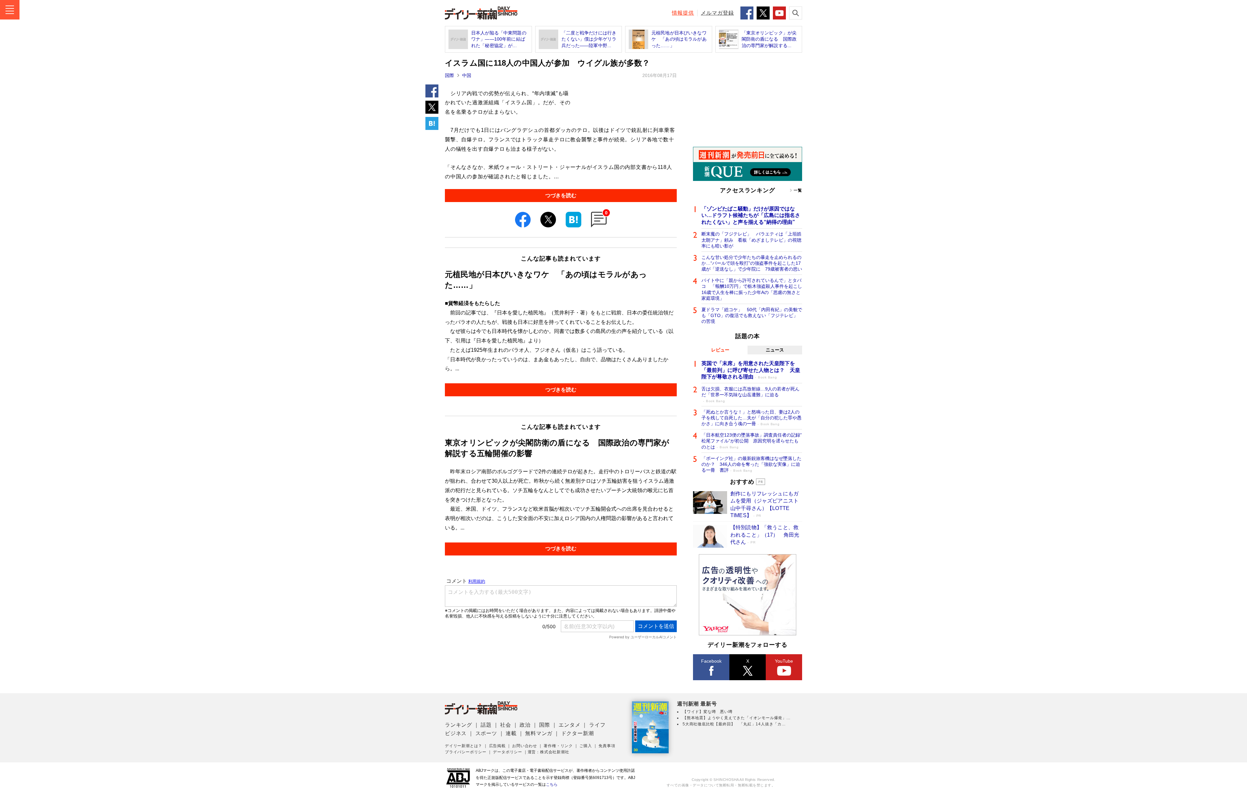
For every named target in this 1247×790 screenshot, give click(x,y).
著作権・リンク (558, 746)
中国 (466, 75)
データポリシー (507, 752)
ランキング (458, 725)
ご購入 (585, 746)
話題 (486, 725)
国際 (449, 75)
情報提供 (683, 13)
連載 (511, 733)
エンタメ (569, 725)
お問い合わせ (524, 746)
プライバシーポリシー (465, 752)
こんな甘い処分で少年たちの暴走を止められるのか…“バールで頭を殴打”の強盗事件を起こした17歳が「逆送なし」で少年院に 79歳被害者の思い (751, 263)
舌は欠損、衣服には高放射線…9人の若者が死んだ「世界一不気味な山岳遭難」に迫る (750, 394)
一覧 (798, 190)
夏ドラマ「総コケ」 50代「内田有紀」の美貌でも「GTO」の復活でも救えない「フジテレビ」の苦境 (751, 315)
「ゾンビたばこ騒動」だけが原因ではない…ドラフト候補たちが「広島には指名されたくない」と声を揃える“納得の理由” (750, 215)
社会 (505, 725)
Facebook (711, 661)
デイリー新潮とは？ (463, 746)
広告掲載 (497, 746)
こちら (552, 784)
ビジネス (456, 733)
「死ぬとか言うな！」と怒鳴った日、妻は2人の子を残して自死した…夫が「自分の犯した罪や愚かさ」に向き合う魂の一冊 (751, 417)
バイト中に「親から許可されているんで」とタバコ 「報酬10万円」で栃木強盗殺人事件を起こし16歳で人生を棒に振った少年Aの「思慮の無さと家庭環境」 (751, 289)
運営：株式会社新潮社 (548, 752)
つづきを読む (560, 195)
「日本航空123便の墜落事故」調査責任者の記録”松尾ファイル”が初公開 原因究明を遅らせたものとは (751, 440)
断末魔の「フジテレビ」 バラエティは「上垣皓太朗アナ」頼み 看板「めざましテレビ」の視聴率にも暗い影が (751, 239)
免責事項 (606, 746)
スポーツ (486, 733)
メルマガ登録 (717, 13)
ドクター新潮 (577, 733)
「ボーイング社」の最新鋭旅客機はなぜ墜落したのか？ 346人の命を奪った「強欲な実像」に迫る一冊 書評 (751, 464)
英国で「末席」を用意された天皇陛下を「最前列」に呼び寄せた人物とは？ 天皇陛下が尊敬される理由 (750, 370)
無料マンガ (538, 733)
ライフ (597, 725)
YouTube (784, 661)
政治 (525, 725)
